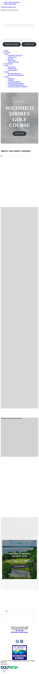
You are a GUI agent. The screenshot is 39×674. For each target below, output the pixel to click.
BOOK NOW (19, 133)
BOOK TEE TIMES (11, 44)
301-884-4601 (19, 630)
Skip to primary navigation (12, 2)
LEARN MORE (19, 566)
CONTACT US (29, 44)
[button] (6, 54)
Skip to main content (10, 4)
